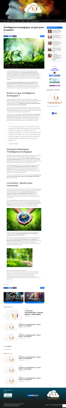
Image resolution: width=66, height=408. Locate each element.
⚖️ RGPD (50, 404)
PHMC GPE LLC (21, 403)
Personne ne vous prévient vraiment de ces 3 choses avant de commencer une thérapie (56, 50)
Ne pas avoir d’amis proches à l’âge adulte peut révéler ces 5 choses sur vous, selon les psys (56, 43)
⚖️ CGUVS (47, 404)
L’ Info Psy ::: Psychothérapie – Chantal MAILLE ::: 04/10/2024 (29, 335)
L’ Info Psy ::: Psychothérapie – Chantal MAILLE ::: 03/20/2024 (29, 378)
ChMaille (27, 316)
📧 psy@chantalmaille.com (8, 390)
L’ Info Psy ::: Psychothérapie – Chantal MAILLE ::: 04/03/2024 (29, 357)
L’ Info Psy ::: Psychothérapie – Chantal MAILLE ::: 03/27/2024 (29, 368)
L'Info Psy (6, 284)
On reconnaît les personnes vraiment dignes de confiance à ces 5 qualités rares (56, 37)
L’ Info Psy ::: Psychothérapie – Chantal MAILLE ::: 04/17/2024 (29, 325)
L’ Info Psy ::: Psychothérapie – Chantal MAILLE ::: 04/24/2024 (34, 312)
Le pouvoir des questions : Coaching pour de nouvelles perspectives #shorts (56, 31)
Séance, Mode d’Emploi (57, 404)
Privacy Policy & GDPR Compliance (52, 106)
